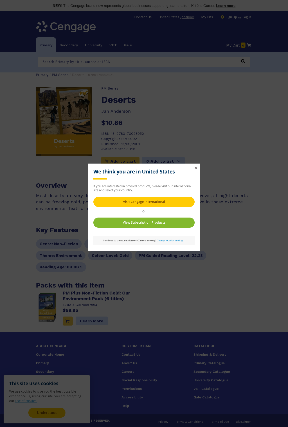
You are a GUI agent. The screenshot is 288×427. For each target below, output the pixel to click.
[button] (196, 168)
